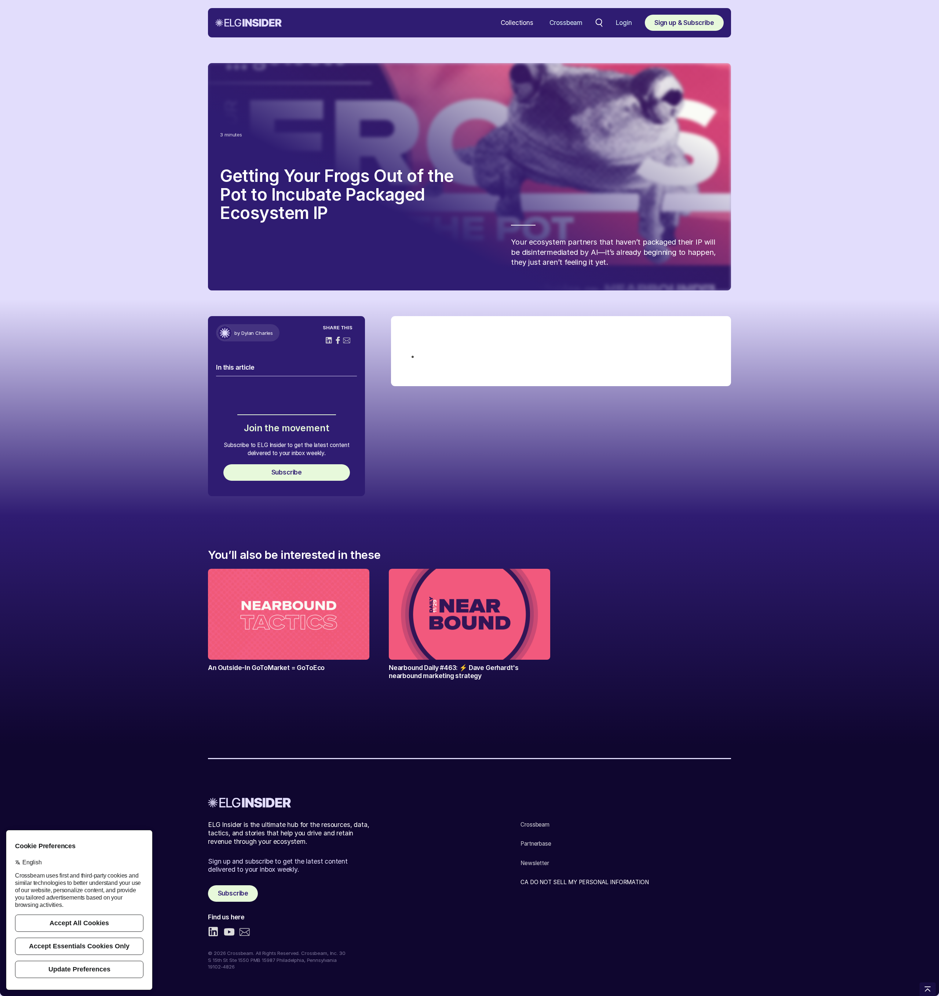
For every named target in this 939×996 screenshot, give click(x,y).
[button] (517, 23)
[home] (248, 23)
